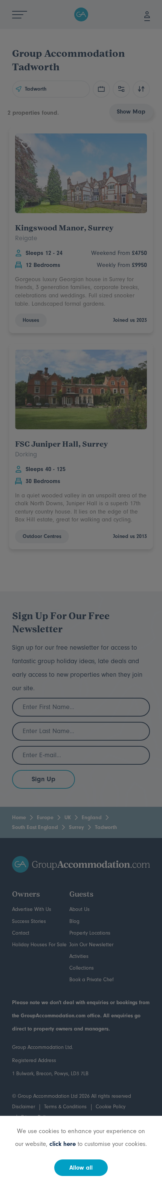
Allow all (81, 1167)
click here (62, 1143)
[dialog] (81, 592)
